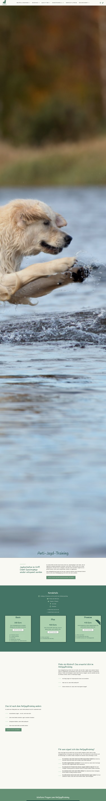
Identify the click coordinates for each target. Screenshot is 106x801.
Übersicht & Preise (71, 2)
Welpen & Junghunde (23, 2)
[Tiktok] (103, 3)
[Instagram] (100, 3)
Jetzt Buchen (18, 629)
